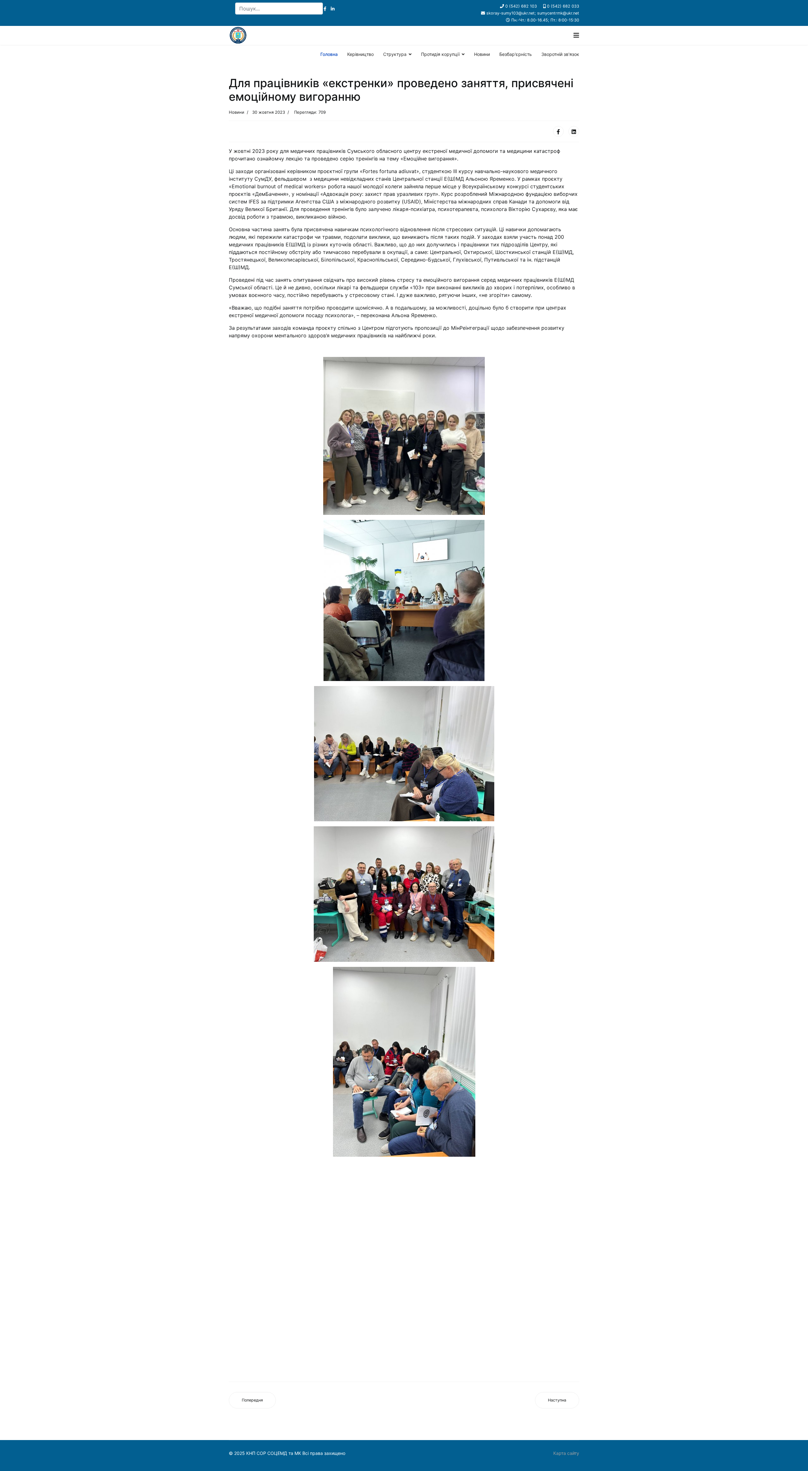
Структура (395, 54)
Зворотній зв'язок (560, 54)
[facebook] (325, 8)
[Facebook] (558, 131)
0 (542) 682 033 (563, 6)
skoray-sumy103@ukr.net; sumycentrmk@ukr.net (532, 13)
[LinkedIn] (333, 8)
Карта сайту (566, 1453)
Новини (482, 54)
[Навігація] (576, 35)
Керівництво (360, 54)
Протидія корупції (440, 54)
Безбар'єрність (515, 54)
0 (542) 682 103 (521, 6)
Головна (329, 54)
